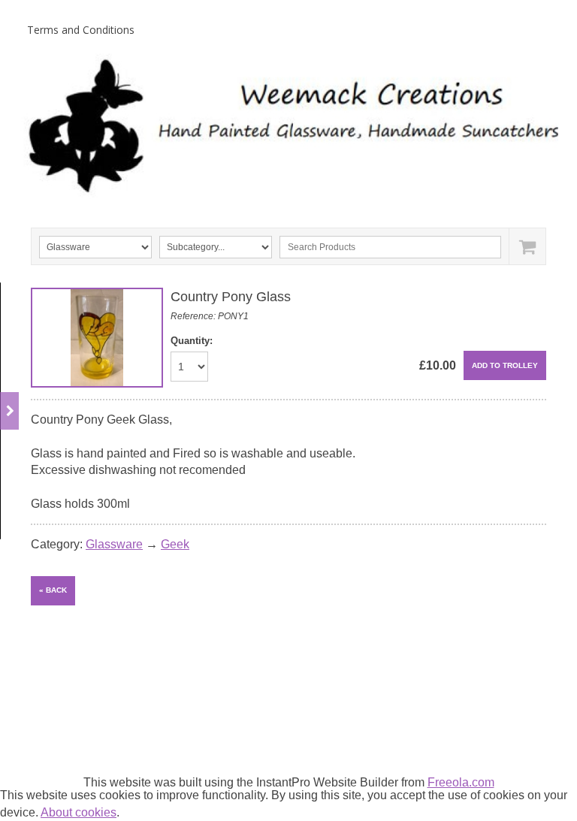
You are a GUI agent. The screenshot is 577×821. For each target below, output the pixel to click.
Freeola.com (460, 782)
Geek (175, 544)
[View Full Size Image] (97, 337)
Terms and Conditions (80, 30)
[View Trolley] (527, 246)
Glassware (114, 544)
